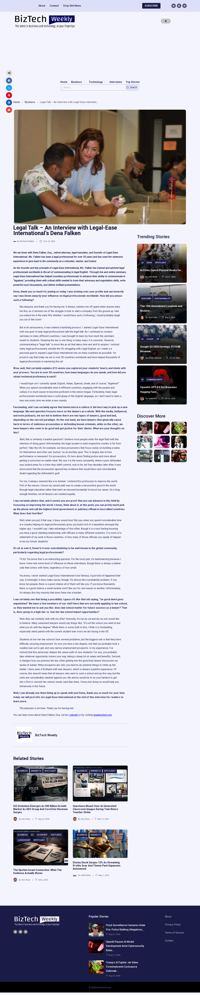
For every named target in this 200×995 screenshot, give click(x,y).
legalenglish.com (102, 714)
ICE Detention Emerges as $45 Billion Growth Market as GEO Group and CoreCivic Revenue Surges (40, 809)
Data (149, 262)
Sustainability (162, 298)
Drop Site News (72, 5)
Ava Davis (153, 317)
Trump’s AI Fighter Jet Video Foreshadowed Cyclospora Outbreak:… (122, 966)
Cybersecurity (154, 379)
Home (16, 102)
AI (142, 262)
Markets (36, 771)
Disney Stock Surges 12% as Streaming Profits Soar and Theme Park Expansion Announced (96, 865)
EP (158, 339)
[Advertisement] (100, 54)
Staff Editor (86, 875)
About (41, 5)
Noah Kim (153, 398)
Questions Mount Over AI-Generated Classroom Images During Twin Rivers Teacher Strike (95, 809)
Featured (56, 835)
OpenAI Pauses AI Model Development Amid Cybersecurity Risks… (125, 946)
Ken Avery (26, 819)
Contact (54, 5)
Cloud (150, 339)
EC (32, 835)
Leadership (24, 840)
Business (30, 102)
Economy (42, 835)
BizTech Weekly (27, 241)
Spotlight (50, 771)
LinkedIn (74, 714)
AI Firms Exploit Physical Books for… (161, 270)
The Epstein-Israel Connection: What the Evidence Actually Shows (37, 871)
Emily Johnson (155, 358)
